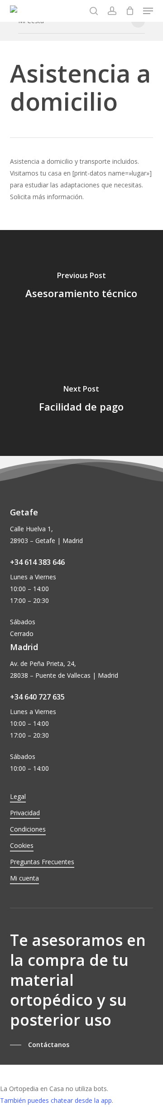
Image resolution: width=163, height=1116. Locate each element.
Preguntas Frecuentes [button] (42, 861)
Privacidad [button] (25, 812)
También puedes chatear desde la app (56, 1100)
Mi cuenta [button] (24, 878)
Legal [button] (18, 796)
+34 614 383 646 (37, 562)
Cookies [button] (22, 845)
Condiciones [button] (28, 829)
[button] (148, 10)
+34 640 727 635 (37, 697)
